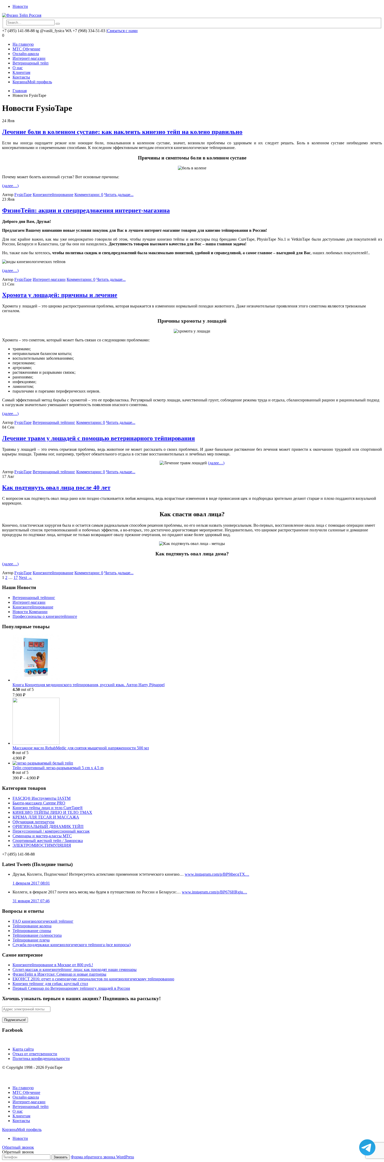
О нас (18, 68)
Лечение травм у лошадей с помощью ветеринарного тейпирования (98, 438)
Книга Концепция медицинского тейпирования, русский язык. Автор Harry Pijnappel (89, 685)
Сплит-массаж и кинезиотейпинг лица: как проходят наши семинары (75, 969)
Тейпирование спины (32, 930)
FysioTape (23, 194)
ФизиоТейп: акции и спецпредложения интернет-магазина (86, 210)
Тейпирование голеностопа (37, 935)
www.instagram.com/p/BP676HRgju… (214, 892)
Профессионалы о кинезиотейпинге (45, 616)
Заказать (61, 1157)
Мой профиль (39, 82)
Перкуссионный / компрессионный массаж (51, 831)
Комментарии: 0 (88, 194)
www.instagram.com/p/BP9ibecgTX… (217, 874)
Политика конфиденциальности (41, 1058)
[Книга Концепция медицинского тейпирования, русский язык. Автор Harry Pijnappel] (197, 659)
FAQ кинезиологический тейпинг (43, 921)
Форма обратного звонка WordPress (102, 1157)
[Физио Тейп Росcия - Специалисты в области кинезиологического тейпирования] (21, 15)
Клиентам (21, 72)
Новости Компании (30, 611)
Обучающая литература (33, 822)
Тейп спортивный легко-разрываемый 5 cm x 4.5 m (58, 768)
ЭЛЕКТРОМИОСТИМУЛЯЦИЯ (42, 845)
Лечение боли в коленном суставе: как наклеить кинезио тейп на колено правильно (122, 131)
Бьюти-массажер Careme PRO (39, 803)
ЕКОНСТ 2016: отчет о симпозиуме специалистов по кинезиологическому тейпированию (93, 979)
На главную (23, 44)
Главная (20, 90)
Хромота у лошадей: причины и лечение (59, 295)
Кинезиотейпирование (53, 194)
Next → (25, 577)
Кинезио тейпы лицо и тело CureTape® (48, 807)
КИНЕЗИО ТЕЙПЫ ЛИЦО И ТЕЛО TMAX (52, 812)
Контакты (21, 77)
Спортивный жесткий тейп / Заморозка (48, 840)
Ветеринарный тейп (31, 63)
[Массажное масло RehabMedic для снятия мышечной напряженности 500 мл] (197, 722)
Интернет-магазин (29, 58)
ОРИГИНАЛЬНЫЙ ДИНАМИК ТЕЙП (48, 826)
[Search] (58, 24)
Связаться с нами (122, 30)
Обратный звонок (18, 1147)
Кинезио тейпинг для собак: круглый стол (50, 983)
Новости (20, 6)
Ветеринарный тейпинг (54, 422)
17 (16, 577)
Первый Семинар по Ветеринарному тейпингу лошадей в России (71, 988)
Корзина (20, 82)
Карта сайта (23, 1049)
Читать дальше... (118, 194)
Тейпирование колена (32, 926)
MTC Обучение (26, 49)
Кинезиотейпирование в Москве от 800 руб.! (53, 965)
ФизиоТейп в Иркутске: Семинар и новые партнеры (59, 974)
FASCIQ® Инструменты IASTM (42, 798)
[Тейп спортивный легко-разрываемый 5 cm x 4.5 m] (197, 763)
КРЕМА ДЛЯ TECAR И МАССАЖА (46, 817)
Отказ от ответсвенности (35, 1054)
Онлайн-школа (26, 53)
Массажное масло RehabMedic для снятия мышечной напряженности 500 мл (81, 748)
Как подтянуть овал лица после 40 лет (56, 487)
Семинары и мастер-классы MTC (42, 836)
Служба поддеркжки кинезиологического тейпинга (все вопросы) (72, 944)
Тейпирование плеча (31, 940)
